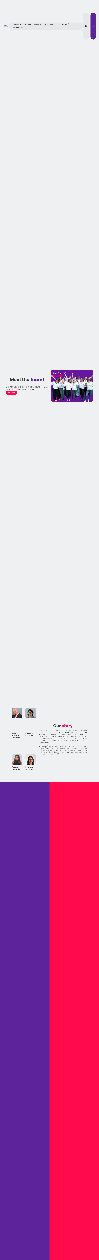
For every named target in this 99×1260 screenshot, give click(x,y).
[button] (17, 24)
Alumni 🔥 (65, 24)
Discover (11, 393)
